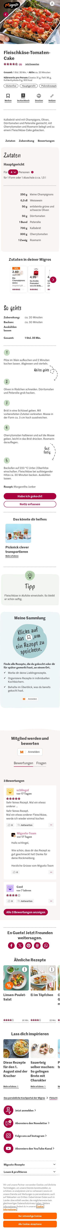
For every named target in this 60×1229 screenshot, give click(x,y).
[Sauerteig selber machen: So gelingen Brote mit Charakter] (43, 1063)
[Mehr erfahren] (18, 551)
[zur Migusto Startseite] (12, 3)
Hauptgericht (29, 85)
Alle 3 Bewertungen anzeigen (25, 912)
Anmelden (32, 699)
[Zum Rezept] (16, 994)
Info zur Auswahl (32, 172)
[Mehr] (51, 825)
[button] (10, 792)
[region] (30, 1202)
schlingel (22, 790)
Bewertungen (46, 140)
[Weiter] (53, 280)
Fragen (41, 763)
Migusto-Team (26, 833)
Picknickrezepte (49, 85)
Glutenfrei (11, 85)
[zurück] (5, 14)
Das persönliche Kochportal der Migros (24, 1098)
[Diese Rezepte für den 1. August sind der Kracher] (16, 1063)
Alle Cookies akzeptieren (30, 1224)
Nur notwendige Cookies (30, 1215)
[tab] (30, 1164)
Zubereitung (26, 140)
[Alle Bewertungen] (11, 64)
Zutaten (10, 140)
